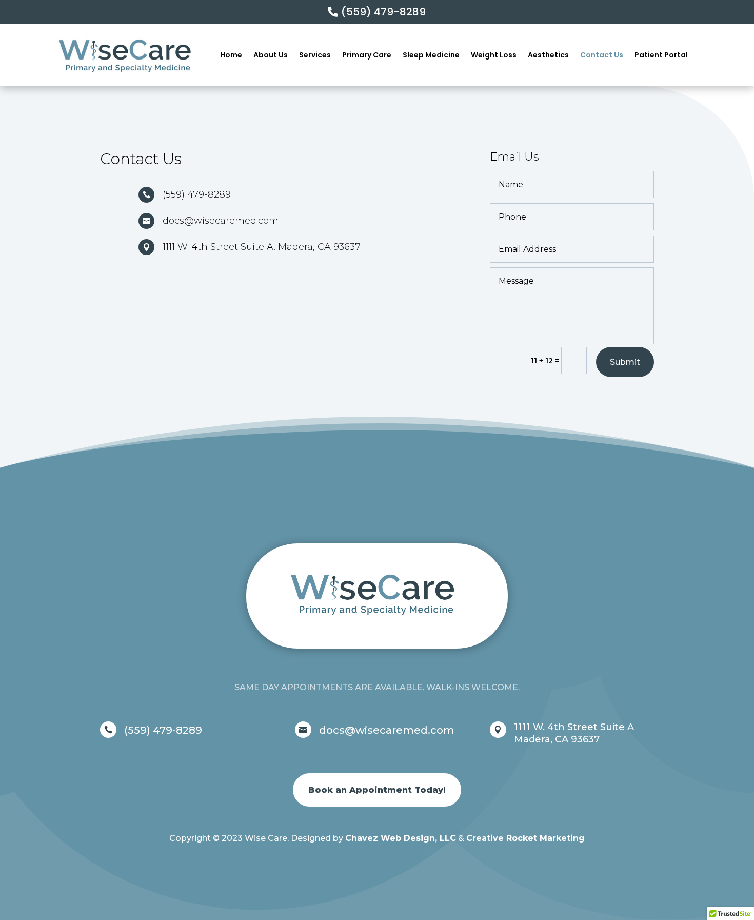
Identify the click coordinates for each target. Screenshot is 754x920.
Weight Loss (494, 55)
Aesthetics (548, 55)
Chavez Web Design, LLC (400, 838)
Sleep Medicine (431, 55)
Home (231, 55)
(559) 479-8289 (383, 12)
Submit (625, 362)
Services (315, 55)
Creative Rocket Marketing (525, 838)
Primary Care (366, 55)
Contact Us (601, 55)
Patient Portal (661, 55)
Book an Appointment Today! (377, 790)
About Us (270, 55)
